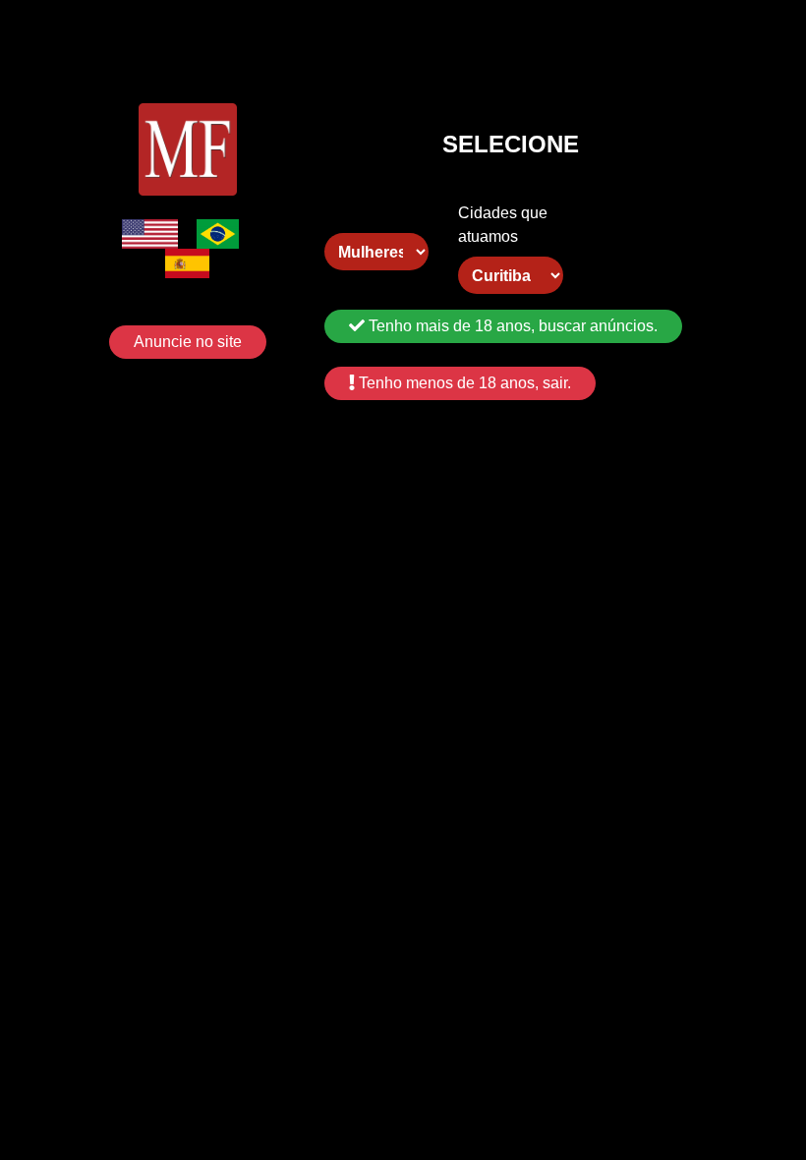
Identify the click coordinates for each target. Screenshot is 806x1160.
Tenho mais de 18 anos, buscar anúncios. (511, 326)
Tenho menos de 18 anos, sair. (463, 383)
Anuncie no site (188, 341)
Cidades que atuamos (502, 224)
